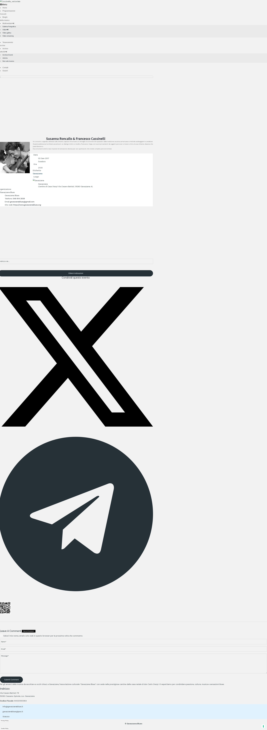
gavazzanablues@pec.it (13, 711)
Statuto (6, 716)
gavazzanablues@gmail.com (22, 201)
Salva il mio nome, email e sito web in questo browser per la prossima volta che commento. (43, 636)
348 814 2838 (19, 198)
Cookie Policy (4, 728)
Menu (4, 4)
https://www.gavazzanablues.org (27, 205)
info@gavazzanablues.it (13, 706)
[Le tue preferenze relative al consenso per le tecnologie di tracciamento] (263, 726)
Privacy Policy (5, 720)
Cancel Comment (28, 631)
